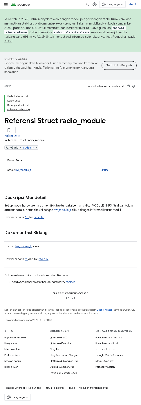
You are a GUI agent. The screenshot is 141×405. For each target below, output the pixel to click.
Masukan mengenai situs (93, 387)
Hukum (49, 387)
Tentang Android (14, 387)
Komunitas (34, 387)
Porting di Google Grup (63, 372)
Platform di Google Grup (64, 361)
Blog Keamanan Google (64, 355)
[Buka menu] (6, 4)
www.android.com (106, 349)
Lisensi (60, 387)
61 (26, 259)
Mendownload (12, 349)
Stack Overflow (104, 361)
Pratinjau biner (12, 355)
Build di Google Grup (62, 366)
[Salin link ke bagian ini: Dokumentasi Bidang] (52, 233)
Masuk (133, 4)
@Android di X (58, 337)
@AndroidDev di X (60, 343)
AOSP (7, 86)
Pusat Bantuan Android (108, 337)
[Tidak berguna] (134, 86)
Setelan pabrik (12, 361)
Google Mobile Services (109, 355)
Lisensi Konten (105, 309)
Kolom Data (12, 136)
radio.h (29, 147)
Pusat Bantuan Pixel (106, 343)
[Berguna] (128, 86)
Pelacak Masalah (105, 366)
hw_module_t (23, 170)
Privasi (71, 387)
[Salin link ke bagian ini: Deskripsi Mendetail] (51, 198)
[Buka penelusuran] (87, 4)
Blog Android (57, 349)
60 (27, 217)
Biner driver (11, 366)
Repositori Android (15, 337)
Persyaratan (11, 343)
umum (104, 170)
